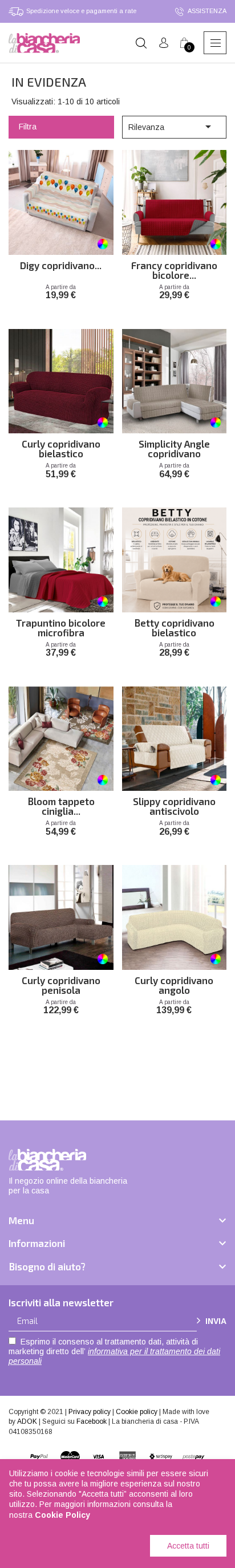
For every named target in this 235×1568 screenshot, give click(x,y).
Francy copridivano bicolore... (174, 269)
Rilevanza (171, 126)
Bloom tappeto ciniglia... (61, 805)
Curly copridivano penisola (61, 984)
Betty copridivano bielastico (174, 626)
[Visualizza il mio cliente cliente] (163, 43)
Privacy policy (89, 1412)
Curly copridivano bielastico (61, 447)
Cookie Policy (62, 1515)
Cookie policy (136, 1412)
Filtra (28, 126)
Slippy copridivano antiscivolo (174, 805)
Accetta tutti (188, 1545)
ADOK (27, 1421)
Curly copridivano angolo (174, 984)
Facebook (91, 1421)
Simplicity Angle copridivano (174, 447)
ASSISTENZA (206, 10)
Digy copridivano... (61, 266)
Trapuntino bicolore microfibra (61, 626)
